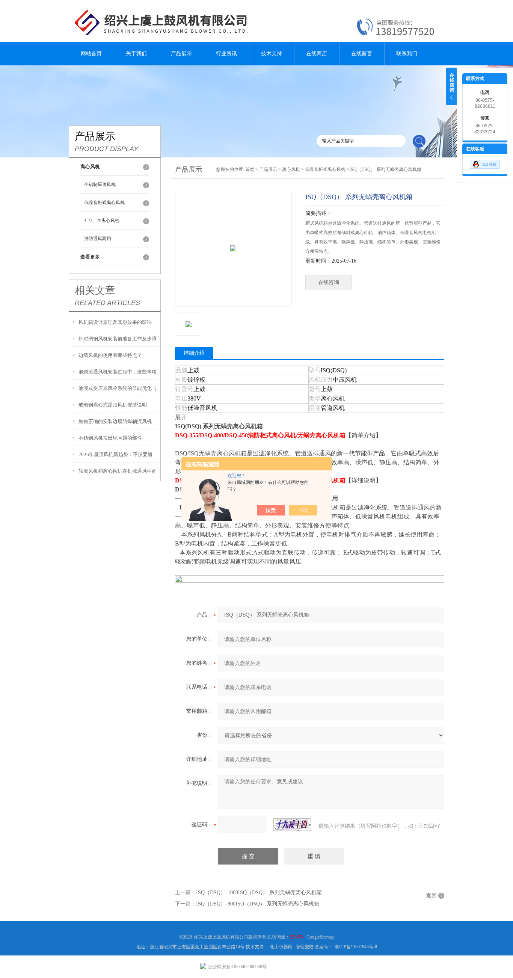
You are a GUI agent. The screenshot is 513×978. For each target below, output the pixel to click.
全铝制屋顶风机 (100, 184)
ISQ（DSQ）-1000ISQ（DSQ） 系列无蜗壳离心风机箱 (259, 892)
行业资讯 (226, 53)
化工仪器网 (281, 946)
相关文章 (95, 290)
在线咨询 (328, 282)
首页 (249, 169)
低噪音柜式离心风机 (104, 202)
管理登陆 (305, 946)
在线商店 (316, 53)
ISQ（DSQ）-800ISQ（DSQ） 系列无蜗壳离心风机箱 (257, 904)
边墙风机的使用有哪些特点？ (110, 355)
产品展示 (181, 53)
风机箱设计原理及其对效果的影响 (115, 322)
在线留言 (361, 53)
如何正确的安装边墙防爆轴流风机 (115, 421)
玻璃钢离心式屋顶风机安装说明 (112, 405)
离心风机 (291, 169)
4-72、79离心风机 (101, 220)
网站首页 (91, 53)
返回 (431, 895)
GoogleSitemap (320, 937)
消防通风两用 (97, 238)
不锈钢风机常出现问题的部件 (110, 438)
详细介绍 (194, 353)
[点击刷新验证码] (292, 824)
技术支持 (271, 53)
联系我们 (406, 53)
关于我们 (136, 53)
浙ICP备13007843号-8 (356, 946)
